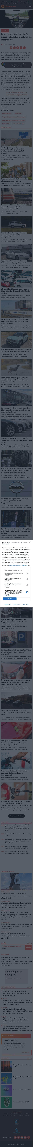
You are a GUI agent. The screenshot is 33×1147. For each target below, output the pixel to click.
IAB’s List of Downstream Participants (18, 565)
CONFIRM (10, 598)
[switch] (27, 573)
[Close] (30, 542)
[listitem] (16, 570)
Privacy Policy (25, 604)
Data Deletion (8, 604)
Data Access (16, 604)
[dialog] (16, 573)
